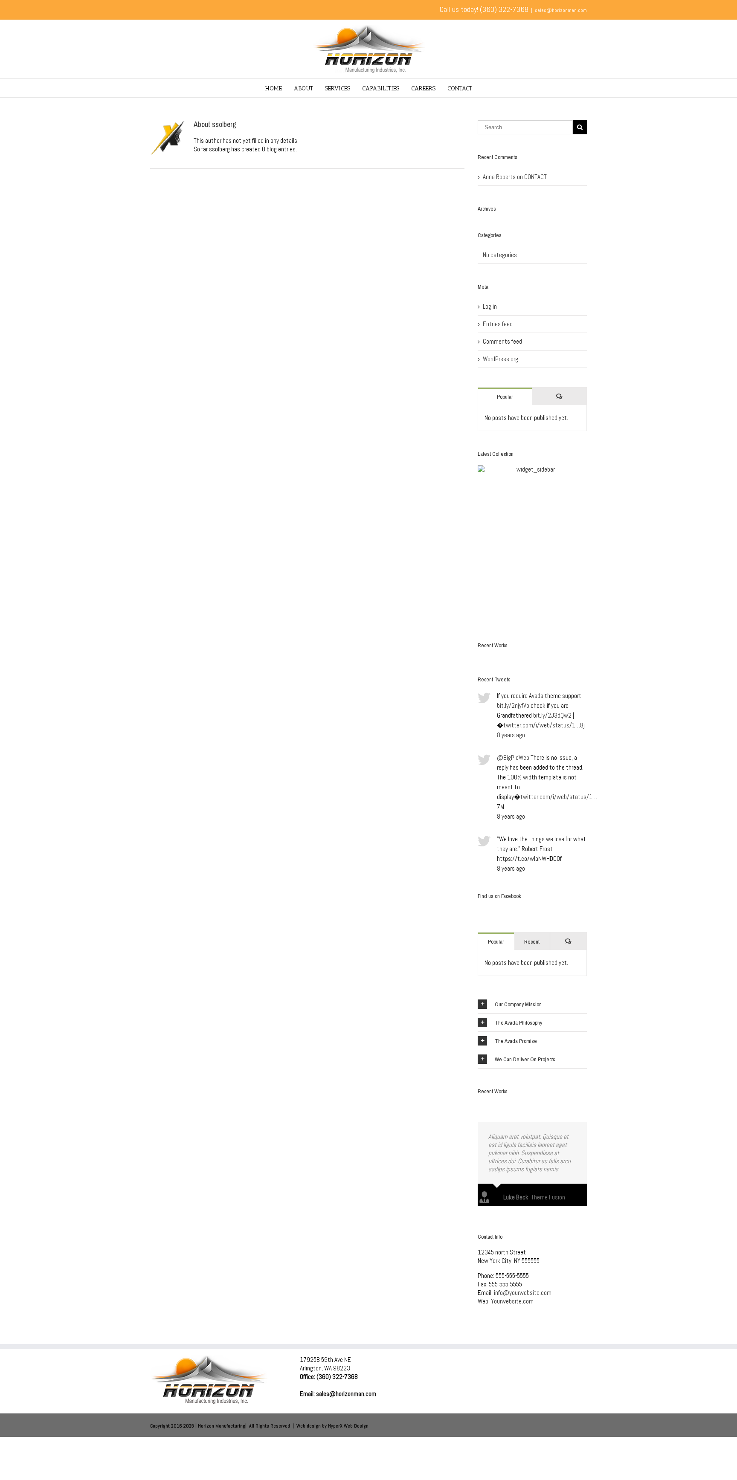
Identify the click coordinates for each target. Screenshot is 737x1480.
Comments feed (502, 341)
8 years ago (511, 735)
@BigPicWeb (513, 757)
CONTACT (535, 177)
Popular (505, 396)
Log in (490, 306)
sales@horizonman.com (561, 10)
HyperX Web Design (348, 1417)
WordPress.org (500, 359)
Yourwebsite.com (512, 1293)
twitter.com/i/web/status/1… (541, 725)
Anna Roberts (499, 177)
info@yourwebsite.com (522, 1284)
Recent (532, 941)
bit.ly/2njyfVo (513, 705)
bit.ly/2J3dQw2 (552, 715)
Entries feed (498, 324)
